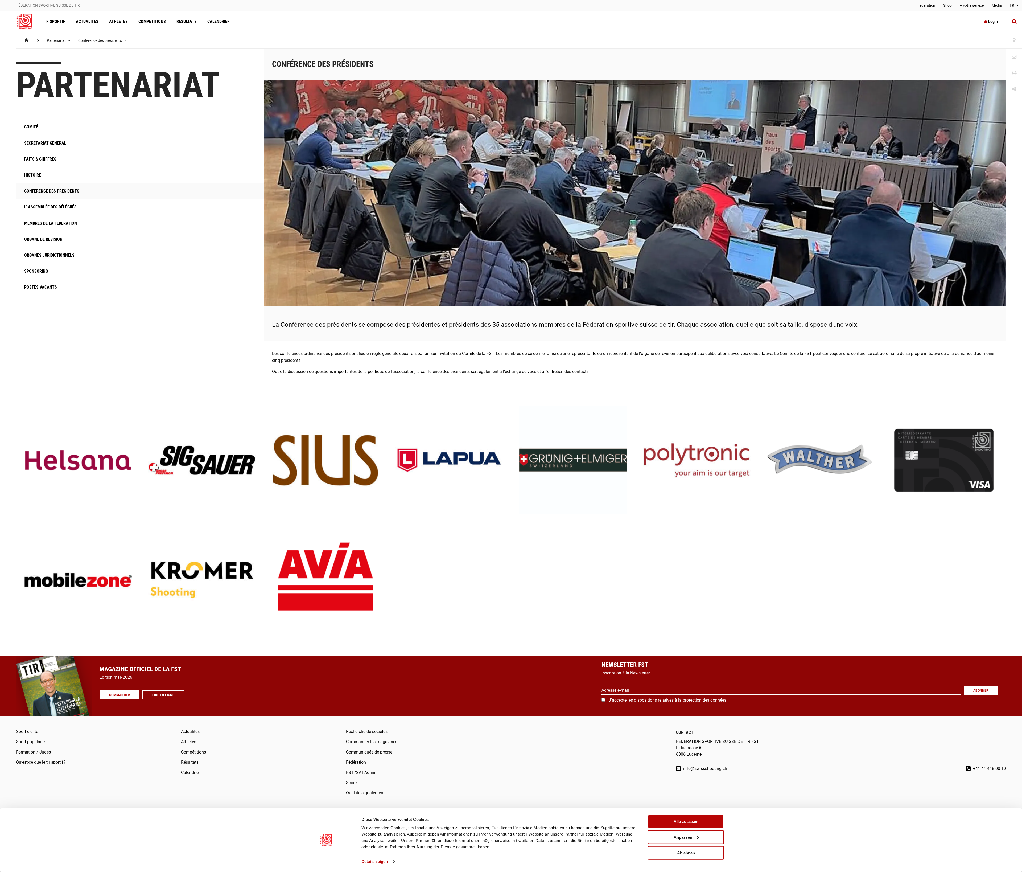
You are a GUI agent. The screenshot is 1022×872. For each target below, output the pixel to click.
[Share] (1014, 89)
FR (1012, 5)
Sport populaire (30, 741)
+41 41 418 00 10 (989, 768)
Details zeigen (374, 861)
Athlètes (118, 21)
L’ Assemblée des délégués (50, 207)
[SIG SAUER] (202, 461)
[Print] (1014, 73)
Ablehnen (686, 852)
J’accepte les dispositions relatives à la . (668, 700)
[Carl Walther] (820, 461)
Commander (119, 695)
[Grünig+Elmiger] (573, 461)
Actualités (87, 21)
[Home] (26, 40)
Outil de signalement (365, 792)
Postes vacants (40, 287)
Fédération (926, 5)
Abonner (980, 690)
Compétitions (152, 21)
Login (993, 21)
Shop (947, 5)
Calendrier (218, 21)
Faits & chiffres (40, 159)
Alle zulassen (686, 821)
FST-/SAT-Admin (361, 772)
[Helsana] (78, 461)
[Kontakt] (1014, 57)
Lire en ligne (163, 695)
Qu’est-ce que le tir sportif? (40, 762)
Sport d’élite (27, 731)
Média (997, 5)
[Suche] (1014, 21)
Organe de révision (43, 239)
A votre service (972, 5)
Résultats (186, 21)
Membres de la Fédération (50, 223)
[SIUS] (326, 461)
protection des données (704, 700)
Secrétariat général (45, 143)
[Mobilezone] (78, 580)
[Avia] (326, 580)
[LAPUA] (449, 461)
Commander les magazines (371, 741)
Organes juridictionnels (49, 255)
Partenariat (57, 40)
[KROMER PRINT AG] (202, 580)
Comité (31, 126)
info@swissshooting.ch (704, 768)
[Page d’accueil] (27, 21)
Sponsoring (36, 271)
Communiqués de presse (369, 752)
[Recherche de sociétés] (1014, 40)
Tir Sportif (54, 21)
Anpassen (683, 837)
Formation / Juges (33, 752)
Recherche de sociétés (367, 731)
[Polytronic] (697, 461)
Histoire (32, 175)
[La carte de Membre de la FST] (944, 461)
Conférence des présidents (100, 40)
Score (351, 782)
